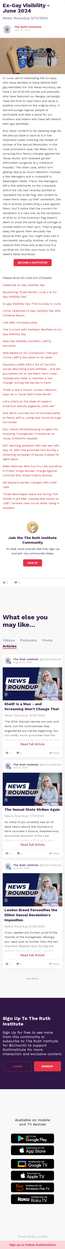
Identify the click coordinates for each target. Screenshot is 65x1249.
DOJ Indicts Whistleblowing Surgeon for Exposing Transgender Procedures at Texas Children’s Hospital (30, 434)
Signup (47, 1066)
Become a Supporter (32, 262)
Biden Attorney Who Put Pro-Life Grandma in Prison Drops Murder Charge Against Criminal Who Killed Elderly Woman (32, 471)
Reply (56, 752)
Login (17, 1066)
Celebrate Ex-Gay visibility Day (24, 285)
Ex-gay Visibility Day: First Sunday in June (32, 303)
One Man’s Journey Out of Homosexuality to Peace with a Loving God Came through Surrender (32, 417)
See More (32, 978)
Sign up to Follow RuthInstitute (32, 1245)
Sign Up (32, 562)
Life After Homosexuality (20, 322)
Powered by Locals (32, 1236)
